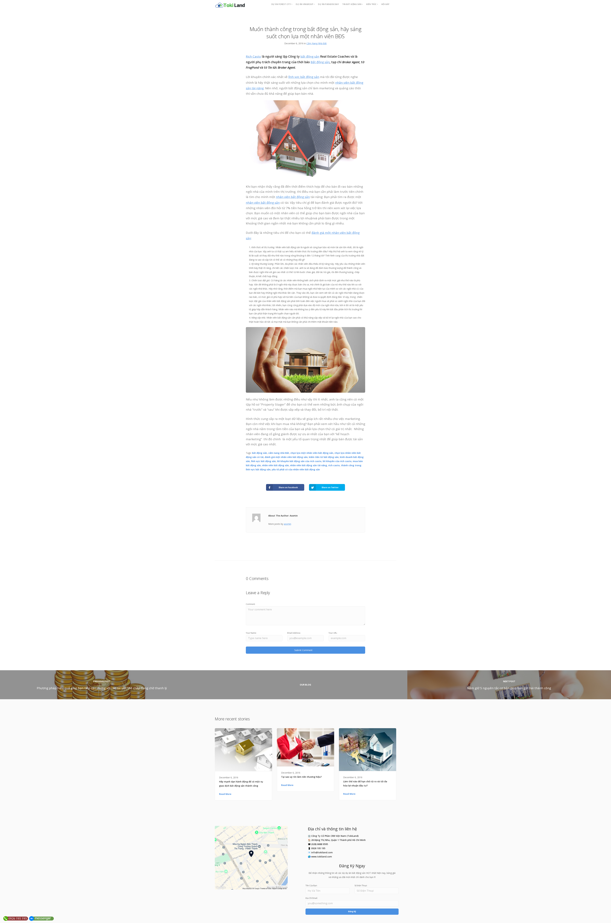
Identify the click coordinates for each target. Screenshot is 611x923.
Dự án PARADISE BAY (328, 4)
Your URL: (333, 633)
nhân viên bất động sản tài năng (308, 465)
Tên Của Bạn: (311, 885)
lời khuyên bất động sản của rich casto (299, 461)
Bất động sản (320, 62)
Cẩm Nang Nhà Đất (316, 43)
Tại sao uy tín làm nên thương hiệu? (301, 776)
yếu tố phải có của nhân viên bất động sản (296, 469)
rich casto (334, 465)
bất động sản (309, 56)
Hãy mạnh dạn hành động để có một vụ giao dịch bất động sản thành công (241, 783)
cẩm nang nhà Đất (278, 452)
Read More (225, 794)
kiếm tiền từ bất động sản (324, 457)
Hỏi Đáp (385, 4)
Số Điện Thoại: (361, 885)
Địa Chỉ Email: (312, 898)
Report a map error (279, 888)
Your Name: (251, 633)
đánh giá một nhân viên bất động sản (286, 457)
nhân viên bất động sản (293, 197)
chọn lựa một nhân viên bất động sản (311, 452)
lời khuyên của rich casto (337, 461)
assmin (287, 523)
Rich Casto (253, 56)
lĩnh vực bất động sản (303, 77)
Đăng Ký (352, 911)
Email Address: (294, 633)
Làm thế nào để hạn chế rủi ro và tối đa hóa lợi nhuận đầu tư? (365, 783)
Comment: (250, 604)
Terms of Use (265, 888)
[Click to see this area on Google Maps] (221, 887)
